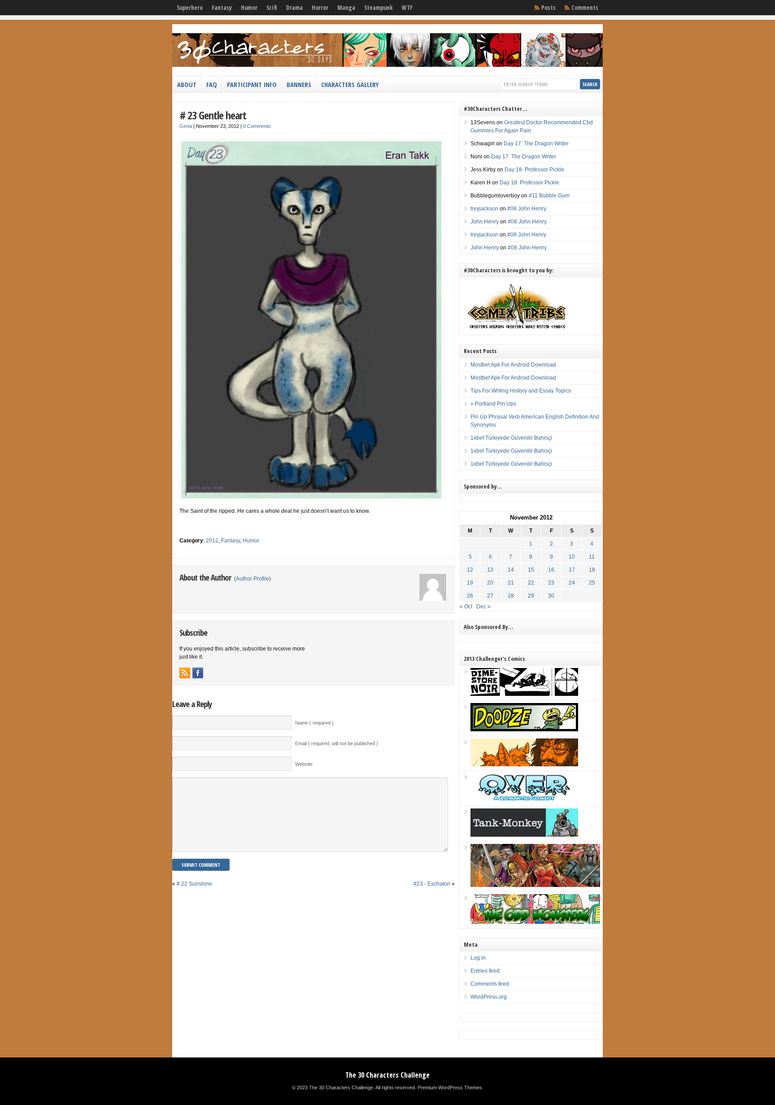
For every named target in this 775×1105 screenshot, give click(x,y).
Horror (320, 8)
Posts (548, 8)
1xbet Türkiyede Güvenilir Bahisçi (511, 438)
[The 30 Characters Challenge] (387, 65)
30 (551, 596)
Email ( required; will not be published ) (336, 743)
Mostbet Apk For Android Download (513, 365)
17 (572, 570)
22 (531, 583)
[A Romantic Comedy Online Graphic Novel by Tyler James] (524, 799)
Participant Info (252, 84)
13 (490, 570)
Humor (249, 8)
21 (511, 583)
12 (470, 570)
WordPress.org (488, 997)
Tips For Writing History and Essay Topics (520, 391)
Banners (299, 84)
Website (304, 764)
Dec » (483, 606)
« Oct (466, 606)
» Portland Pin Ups (493, 404)
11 (592, 557)
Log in (478, 958)
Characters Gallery (350, 84)
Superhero (190, 8)
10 (572, 557)
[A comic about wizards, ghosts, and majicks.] (524, 764)
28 (511, 596)
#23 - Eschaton (432, 884)
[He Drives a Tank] (524, 835)
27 (490, 596)
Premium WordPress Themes (450, 1087)
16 (551, 570)
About (186, 84)
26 (470, 596)
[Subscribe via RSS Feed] (184, 673)
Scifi (271, 8)
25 (592, 583)
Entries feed (485, 971)
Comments (584, 8)
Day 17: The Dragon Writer (536, 143)
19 (470, 583)
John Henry (484, 221)
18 (592, 570)
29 (531, 596)
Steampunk (378, 8)
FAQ (211, 84)
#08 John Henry (526, 208)
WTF (407, 8)
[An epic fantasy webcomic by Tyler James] (535, 885)
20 (490, 583)
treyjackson (484, 208)
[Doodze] (524, 729)
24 (572, 583)
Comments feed (489, 984)
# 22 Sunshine (194, 884)
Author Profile (252, 579)
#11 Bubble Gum (549, 195)
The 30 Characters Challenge (387, 1075)
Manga (346, 8)
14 (511, 570)
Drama (294, 8)
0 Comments (257, 126)
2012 (212, 540)
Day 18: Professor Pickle (534, 169)
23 (551, 583)
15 (531, 570)
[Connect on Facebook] (197, 673)
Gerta (185, 126)
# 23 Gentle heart (212, 115)
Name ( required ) (314, 722)
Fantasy (222, 8)
